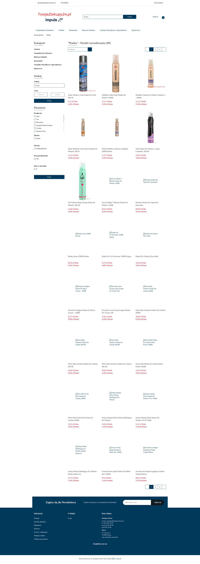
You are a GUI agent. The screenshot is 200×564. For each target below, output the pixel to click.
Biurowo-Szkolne (88, 30)
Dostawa (37, 529)
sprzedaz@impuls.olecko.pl (115, 521)
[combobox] (80, 49)
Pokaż (49, 177)
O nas (70, 518)
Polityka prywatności (41, 539)
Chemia (62, 30)
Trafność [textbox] (72, 49)
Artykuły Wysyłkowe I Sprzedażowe (48, 65)
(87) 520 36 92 (108, 523)
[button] (38, 514)
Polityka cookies (39, 536)
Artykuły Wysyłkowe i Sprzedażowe (113, 30)
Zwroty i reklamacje (40, 532)
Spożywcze (136, 30)
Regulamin (37, 525)
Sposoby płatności (40, 522)
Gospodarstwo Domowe (45, 30)
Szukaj (49, 101)
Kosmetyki (73, 30)
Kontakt (36, 518)
